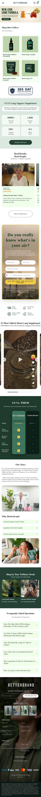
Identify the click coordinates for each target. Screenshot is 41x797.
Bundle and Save (20, 142)
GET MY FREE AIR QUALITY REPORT (20, 281)
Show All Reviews (20, 214)
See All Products (7, 31)
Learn (23, 723)
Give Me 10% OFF (31, 696)
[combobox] (8, 275)
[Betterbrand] (20, 3)
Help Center (25, 744)
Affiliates (5, 726)
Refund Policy (6, 730)
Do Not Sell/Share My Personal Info (28, 749)
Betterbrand (22, 775)
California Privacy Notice (10, 748)
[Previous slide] (4, 359)
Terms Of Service (7, 734)
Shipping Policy (26, 730)
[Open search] (34, 3)
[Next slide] (37, 359)
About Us (5, 723)
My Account (6, 744)
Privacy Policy (25, 726)
